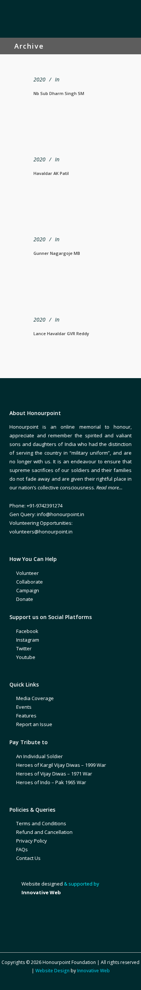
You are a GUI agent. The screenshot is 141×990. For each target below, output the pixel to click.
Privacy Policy (31, 840)
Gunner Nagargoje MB (56, 253)
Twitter (24, 648)
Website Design (52, 970)
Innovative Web (93, 970)
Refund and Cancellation (44, 832)
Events (24, 706)
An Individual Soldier (39, 756)
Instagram (27, 639)
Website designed (42, 883)
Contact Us (28, 858)
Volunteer (27, 573)
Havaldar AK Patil (51, 173)
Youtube (25, 657)
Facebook (27, 631)
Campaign (27, 590)
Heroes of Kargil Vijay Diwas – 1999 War (61, 765)
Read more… (109, 487)
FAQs (22, 849)
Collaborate (29, 581)
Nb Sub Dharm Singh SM (58, 93)
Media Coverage (35, 698)
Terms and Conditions (41, 823)
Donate (24, 599)
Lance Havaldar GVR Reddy (61, 333)
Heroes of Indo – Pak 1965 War (51, 782)
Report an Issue (34, 724)
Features (26, 715)
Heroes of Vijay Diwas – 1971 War (54, 773)
